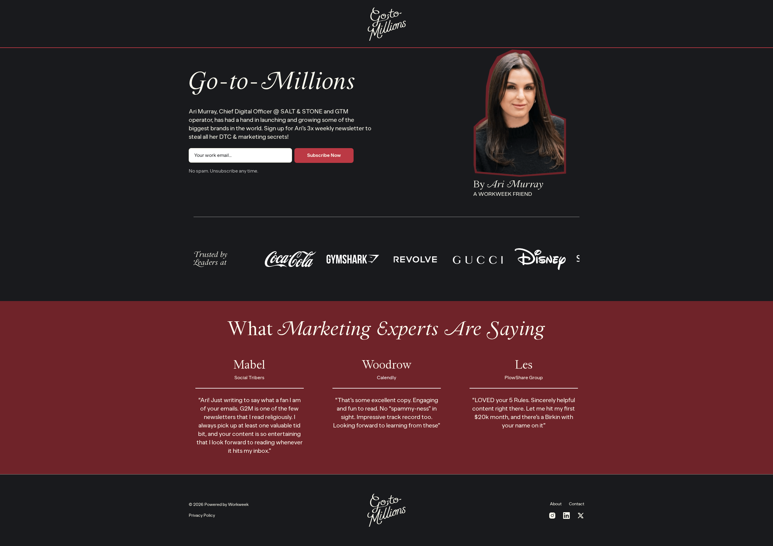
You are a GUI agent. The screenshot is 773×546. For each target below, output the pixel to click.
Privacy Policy (202, 515)
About (556, 503)
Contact (576, 503)
